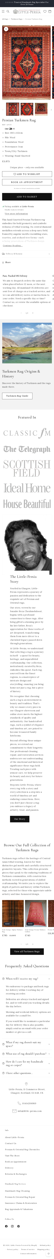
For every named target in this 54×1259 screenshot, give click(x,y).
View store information (16, 213)
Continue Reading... (13, 245)
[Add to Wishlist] (21, 903)
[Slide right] (51, 110)
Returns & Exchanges (16, 1174)
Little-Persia (16, 1245)
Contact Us (10, 1143)
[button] (3, 11)
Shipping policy (43, 1249)
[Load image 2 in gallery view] (26, 109)
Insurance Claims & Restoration (21, 1203)
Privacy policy (12, 1249)
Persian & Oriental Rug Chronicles (22, 1149)
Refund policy (45, 1245)
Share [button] (8, 262)
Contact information (28, 1253)
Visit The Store (12, 1155)
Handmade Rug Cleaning (17, 1191)
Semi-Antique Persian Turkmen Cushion (35, 931)
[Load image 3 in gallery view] (41, 109)
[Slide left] (3, 110)
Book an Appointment (15, 1162)
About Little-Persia (14, 1137)
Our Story (19, 819)
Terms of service (28, 1249)
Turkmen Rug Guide (17, 395)
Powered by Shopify (29, 1245)
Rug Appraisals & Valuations (19, 1209)
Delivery (9, 1168)
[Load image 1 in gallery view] (12, 109)
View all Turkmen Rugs (27, 951)
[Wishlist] (45, 11)
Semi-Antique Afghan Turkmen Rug (12, 931)
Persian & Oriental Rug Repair (20, 1197)
